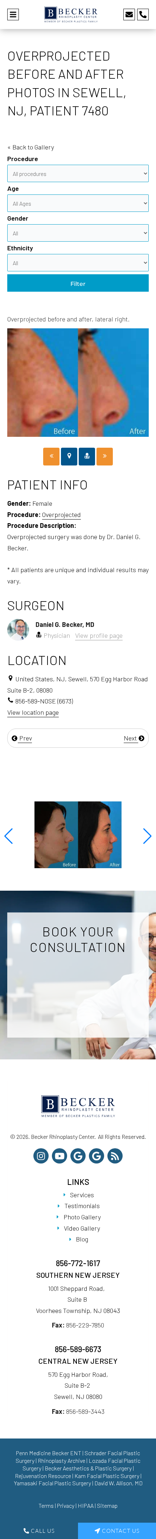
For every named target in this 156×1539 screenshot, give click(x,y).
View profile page (99, 635)
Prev (25, 738)
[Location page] (69, 456)
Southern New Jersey (78, 1275)
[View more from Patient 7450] (78, 834)
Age (13, 188)
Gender (17, 218)
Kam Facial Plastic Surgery (106, 1475)
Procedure (22, 159)
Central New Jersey (78, 1361)
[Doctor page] (87, 456)
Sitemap (107, 1505)
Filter (78, 283)
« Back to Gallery (30, 147)
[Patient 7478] (51, 456)
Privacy (65, 1505)
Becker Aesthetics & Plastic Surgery (89, 1468)
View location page (33, 712)
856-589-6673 (78, 1349)
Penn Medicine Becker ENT (48, 1452)
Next (131, 738)
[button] (8, 836)
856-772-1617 (78, 1263)
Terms (46, 1505)
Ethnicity (20, 248)
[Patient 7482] (105, 456)
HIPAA (86, 1505)
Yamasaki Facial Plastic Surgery (52, 1483)
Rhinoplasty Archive (61, 1460)
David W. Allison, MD (118, 1483)
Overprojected (61, 514)
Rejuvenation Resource (43, 1475)
